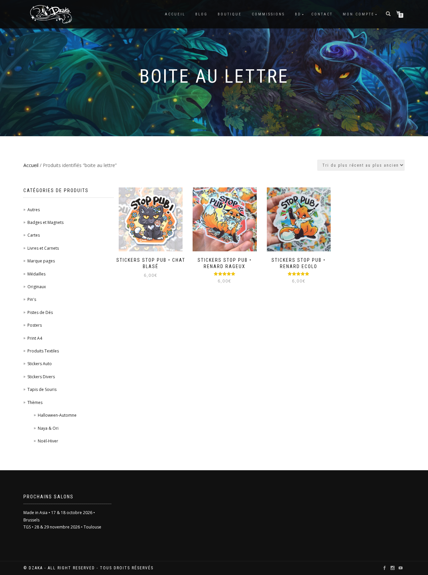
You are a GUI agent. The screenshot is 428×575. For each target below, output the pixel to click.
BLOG (201, 14)
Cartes (33, 235)
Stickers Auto (39, 363)
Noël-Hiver (48, 441)
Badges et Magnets (45, 222)
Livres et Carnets (43, 248)
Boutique (230, 14)
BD (298, 14)
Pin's (31, 299)
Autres (33, 210)
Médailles (36, 274)
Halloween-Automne (57, 415)
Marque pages (41, 261)
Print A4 (34, 338)
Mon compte (358, 14)
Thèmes (34, 402)
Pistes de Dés (40, 312)
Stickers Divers (41, 377)
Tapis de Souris (42, 389)
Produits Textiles (43, 351)
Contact (322, 14)
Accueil (175, 14)
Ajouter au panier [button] (154, 253)
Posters (34, 325)
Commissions (268, 14)
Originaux (36, 287)
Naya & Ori (48, 428)
